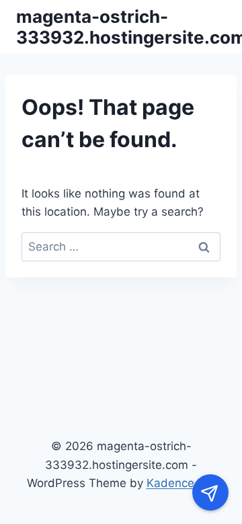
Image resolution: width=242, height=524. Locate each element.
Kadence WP (181, 483)
